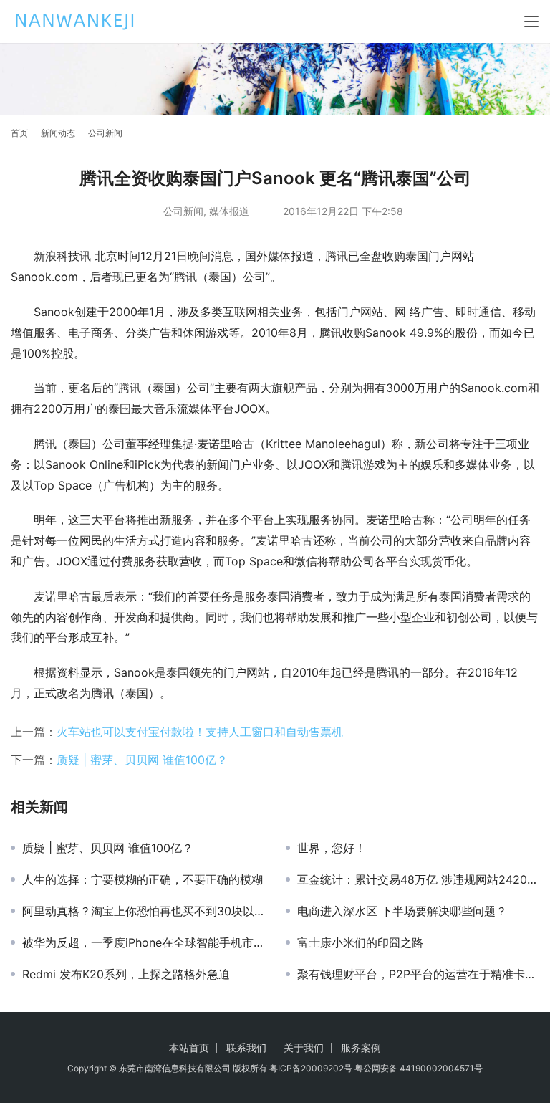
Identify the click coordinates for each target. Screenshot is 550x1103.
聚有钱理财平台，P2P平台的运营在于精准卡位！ (418, 974)
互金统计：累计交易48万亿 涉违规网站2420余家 (418, 879)
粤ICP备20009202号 (310, 1068)
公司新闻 (183, 211)
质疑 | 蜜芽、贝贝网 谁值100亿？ (142, 760)
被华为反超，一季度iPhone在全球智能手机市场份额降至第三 (143, 942)
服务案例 (361, 1047)
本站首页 (189, 1047)
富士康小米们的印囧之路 (360, 942)
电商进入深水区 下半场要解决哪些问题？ (402, 910)
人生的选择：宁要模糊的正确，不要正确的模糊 (142, 879)
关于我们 (304, 1047)
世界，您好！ (331, 847)
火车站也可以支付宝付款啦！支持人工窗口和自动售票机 (200, 732)
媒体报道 (229, 211)
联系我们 (246, 1047)
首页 (19, 133)
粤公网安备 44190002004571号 (418, 1068)
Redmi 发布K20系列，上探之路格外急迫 (126, 974)
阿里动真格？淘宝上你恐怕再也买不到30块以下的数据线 (143, 910)
